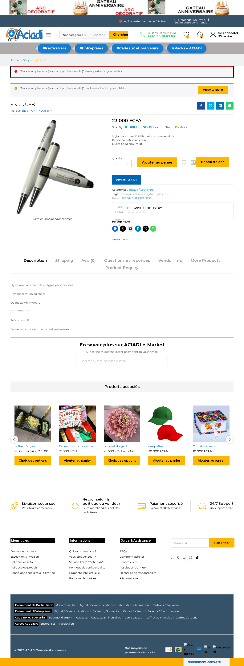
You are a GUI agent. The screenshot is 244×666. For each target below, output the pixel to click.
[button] (193, 162)
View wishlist (213, 90)
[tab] (35, 262)
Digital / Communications (96, 605)
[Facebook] (172, 558)
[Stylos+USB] (210, 106)
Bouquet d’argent (115, 446)
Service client (129, 562)
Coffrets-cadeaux (204, 446)
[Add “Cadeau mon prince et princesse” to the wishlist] (82, 440)
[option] (32, 439)
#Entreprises (91, 48)
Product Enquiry (122, 268)
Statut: (169, 127)
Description (35, 260)
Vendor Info (170, 260)
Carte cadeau (133, 617)
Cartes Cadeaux (133, 611)
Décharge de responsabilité (138, 573)
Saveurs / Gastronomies (163, 611)
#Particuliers (54, 48)
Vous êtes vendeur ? (82, 556)
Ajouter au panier (157, 162)
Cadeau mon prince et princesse (77, 446)
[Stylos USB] (201, 106)
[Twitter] (178, 558)
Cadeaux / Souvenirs (140, 189)
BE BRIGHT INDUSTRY (37, 110)
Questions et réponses (127, 260)
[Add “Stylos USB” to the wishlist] (184, 162)
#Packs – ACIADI (187, 48)
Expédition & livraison (24, 556)
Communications (131, 194)
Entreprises (47, 623)
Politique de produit (23, 567)
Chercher (120, 34)
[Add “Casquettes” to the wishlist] (171, 440)
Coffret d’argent (25, 446)
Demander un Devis (191, 20)
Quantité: (117, 158)
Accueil (15, 60)
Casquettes (155, 446)
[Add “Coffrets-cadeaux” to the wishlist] (215, 440)
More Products (206, 260)
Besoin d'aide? (212, 162)
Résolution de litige (133, 567)
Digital (148, 194)
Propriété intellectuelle (84, 573)
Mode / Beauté (65, 605)
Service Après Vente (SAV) (86, 562)
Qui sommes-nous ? (82, 551)
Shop (26, 60)
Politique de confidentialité (87, 567)
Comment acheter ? (133, 556)
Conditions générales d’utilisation (32, 573)
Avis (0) (88, 260)
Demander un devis (126, 180)
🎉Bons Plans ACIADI (162, 33)
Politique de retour (23, 562)
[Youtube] (184, 558)
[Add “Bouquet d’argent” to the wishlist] (126, 440)
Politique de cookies (82, 578)
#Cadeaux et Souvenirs (137, 48)
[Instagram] (190, 557)
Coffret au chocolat (159, 617)
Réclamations (129, 578)
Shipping (64, 260)
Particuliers (67, 623)
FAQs (123, 551)
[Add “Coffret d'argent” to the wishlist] (37, 440)
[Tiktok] (197, 557)
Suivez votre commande (190, 22)
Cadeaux (81, 617)
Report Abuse (121, 239)
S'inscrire (225, 36)
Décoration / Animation (133, 605)
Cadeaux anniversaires (106, 617)
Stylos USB (162, 194)
